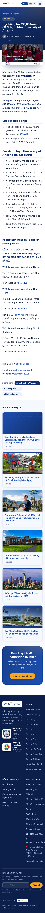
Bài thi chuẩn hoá (33, 769)
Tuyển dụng (31, 814)
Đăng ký (36, 885)
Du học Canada (32, 724)
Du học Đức (31, 739)
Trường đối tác (9, 789)
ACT (26, 134)
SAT (21, 134)
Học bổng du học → (12, 389)
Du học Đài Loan (33, 759)
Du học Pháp (31, 744)
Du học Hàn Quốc (34, 749)
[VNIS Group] (22, 900)
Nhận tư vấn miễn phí (22, 676)
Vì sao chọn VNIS (33, 784)
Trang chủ (6, 14)
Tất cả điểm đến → (34, 764)
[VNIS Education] (9, 3)
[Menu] (40, 3)
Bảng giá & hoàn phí (35, 824)
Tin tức (29, 809)
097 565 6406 (20, 282)
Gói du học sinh (33, 709)
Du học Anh (31, 734)
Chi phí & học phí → (12, 394)
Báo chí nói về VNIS (34, 799)
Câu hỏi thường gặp (35, 804)
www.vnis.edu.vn (21, 373)
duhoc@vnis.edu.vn (19, 370)
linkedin (40, 861)
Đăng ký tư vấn (32, 819)
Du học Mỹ (15, 14)
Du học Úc (30, 729)
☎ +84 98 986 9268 (34, 834)
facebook (30, 861)
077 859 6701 (17, 314)
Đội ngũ (29, 794)
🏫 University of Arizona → (27, 383)
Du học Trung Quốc (34, 754)
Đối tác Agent (8, 784)
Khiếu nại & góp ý (34, 829)
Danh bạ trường (33, 714)
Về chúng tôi (31, 789)
